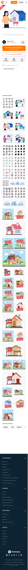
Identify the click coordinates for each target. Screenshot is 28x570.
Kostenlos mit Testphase (14, 48)
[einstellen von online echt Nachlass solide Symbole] (8, 208)
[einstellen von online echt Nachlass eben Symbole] (8, 101)
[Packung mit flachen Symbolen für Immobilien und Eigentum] (8, 274)
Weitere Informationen (9, 67)
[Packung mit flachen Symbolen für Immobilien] (8, 243)
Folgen (22, 42)
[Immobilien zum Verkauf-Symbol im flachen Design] (8, 172)
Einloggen (21, 2)
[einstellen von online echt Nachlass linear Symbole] (8, 220)
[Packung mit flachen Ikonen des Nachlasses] (17, 253)
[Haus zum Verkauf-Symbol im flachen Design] (8, 113)
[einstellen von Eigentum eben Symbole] (8, 231)
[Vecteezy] (2, 2)
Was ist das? (15, 65)
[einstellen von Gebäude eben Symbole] (8, 255)
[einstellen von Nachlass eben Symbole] (8, 196)
